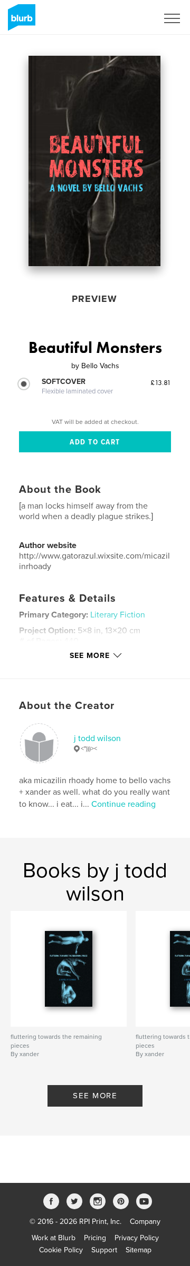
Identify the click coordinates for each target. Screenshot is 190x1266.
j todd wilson (97, 738)
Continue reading (123, 804)
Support (104, 1249)
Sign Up (130, 18)
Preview (94, 299)
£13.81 (160, 382)
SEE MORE (95, 1095)
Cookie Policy (61, 1249)
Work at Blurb (53, 1237)
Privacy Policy (137, 1237)
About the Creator (67, 706)
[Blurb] (20, 21)
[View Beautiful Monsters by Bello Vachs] (94, 161)
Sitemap (138, 1249)
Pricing (95, 1237)
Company (145, 1221)
